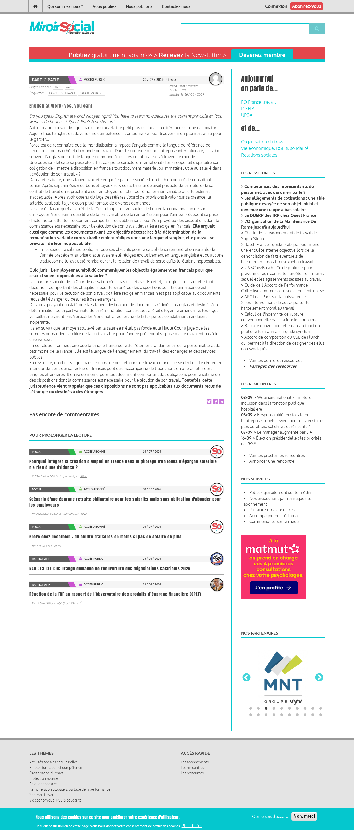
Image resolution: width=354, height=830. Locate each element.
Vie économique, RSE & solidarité (56, 603)
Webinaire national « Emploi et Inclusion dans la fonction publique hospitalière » (277, 403)
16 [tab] (289, 715)
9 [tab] (312, 708)
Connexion (276, 6)
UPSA (246, 115)
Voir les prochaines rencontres (277, 455)
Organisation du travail (47, 773)
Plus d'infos (192, 825)
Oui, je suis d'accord (270, 816)
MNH (83, 476)
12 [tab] (258, 715)
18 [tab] (305, 715)
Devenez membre (262, 54)
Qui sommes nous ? (65, 6)
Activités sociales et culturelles (53, 762)
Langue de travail (62, 93)
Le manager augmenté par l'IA (284, 432)
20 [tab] (320, 715)
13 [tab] (266, 715)
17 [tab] (297, 715)
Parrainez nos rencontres (272, 509)
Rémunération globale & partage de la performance (69, 789)
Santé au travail (41, 794)
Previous (246, 677)
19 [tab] (312, 715)
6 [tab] (289, 708)
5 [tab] (281, 708)
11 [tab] (250, 715)
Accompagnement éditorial (274, 515)
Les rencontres (192, 767)
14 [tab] (274, 715)
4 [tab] (274, 708)
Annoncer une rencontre (271, 461)
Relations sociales (46, 546)
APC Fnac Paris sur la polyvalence (275, 296)
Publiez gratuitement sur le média (280, 492)
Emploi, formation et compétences (56, 767)
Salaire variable (91, 93)
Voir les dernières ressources (275, 360)
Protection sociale (46, 476)
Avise (58, 87)
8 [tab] (305, 708)
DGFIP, (247, 108)
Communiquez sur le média (274, 521)
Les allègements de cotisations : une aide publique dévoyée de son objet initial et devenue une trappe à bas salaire (283, 203)
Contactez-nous (176, 6)
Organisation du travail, (264, 141)
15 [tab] (281, 715)
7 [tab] (297, 708)
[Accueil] (53, 27)
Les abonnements (195, 762)
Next (319, 677)
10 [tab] (320, 708)
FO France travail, (258, 102)
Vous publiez (104, 6)
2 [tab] (258, 708)
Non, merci (304, 816)
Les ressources (192, 773)
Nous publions (139, 6)
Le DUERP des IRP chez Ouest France (280, 215)
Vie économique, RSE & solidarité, (275, 148)
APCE (69, 87)
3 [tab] (266, 708)
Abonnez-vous (306, 6)
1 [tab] (250, 708)
